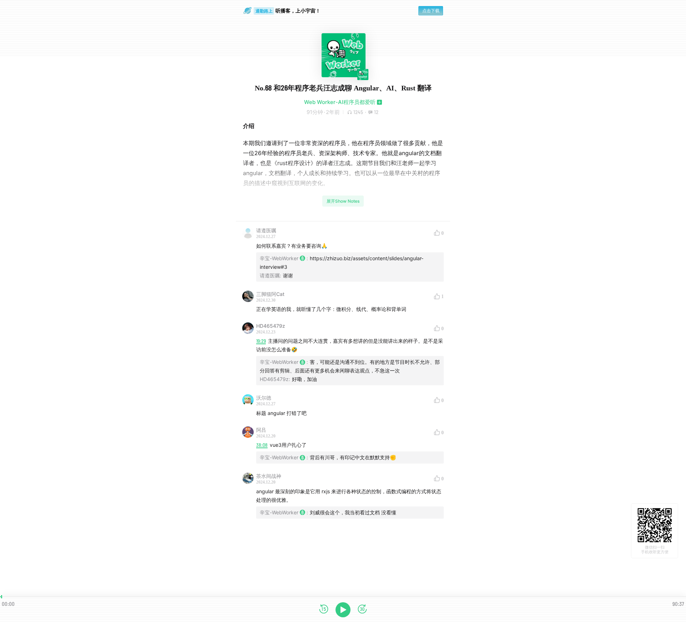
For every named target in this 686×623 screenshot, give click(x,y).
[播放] (343, 609)
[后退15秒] (323, 609)
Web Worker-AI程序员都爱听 (340, 102)
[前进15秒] (362, 609)
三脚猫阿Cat (270, 294)
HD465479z (270, 326)
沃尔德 (263, 398)
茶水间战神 (268, 476)
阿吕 (261, 430)
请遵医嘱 (266, 230)
